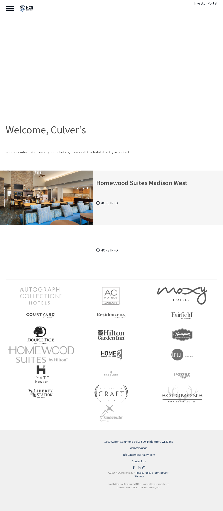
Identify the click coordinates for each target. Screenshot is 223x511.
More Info (109, 203)
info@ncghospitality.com (139, 455)
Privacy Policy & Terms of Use (151, 472)
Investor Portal (205, 3)
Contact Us (139, 461)
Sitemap (139, 476)
